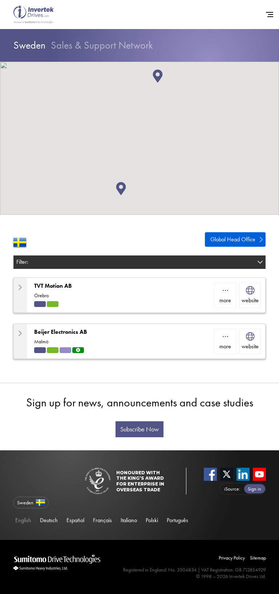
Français (102, 520)
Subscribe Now (139, 429)
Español (75, 520)
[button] (163, 82)
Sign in (254, 489)
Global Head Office (232, 239)
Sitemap (258, 557)
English (23, 520)
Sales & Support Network (83, 45)
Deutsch (49, 520)
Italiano (129, 520)
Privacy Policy (232, 557)
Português (177, 520)
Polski (152, 520)
